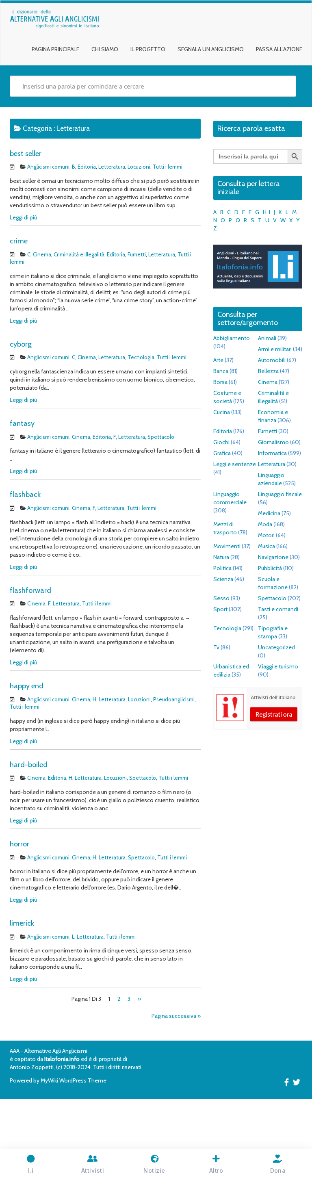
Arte (218, 360)
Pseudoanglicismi (174, 699)
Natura (221, 557)
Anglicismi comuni (48, 166)
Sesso (221, 598)
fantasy (22, 423)
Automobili (272, 360)
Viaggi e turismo (278, 666)
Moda (265, 524)
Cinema (42, 254)
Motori (266, 535)
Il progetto (147, 49)
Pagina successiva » (176, 1015)
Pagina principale (55, 49)
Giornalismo (273, 442)
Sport (220, 609)
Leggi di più (23, 217)
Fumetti (137, 254)
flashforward (30, 590)
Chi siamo (104, 49)
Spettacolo (160, 437)
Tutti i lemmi (167, 166)
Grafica (222, 453)
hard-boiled (29, 764)
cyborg (21, 344)
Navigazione (273, 557)
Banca (220, 371)
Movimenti (226, 546)
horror (19, 843)
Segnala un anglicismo (211, 49)
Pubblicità (270, 568)
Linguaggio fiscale (280, 494)
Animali (267, 338)
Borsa (220, 382)
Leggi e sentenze (234, 464)
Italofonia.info (62, 1059)
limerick (22, 923)
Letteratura (111, 166)
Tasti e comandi (278, 609)
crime (19, 240)
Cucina (221, 412)
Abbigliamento (231, 338)
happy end (26, 685)
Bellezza (268, 371)
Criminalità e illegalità (79, 254)
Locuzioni (139, 166)
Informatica (272, 453)
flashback (25, 494)
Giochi (221, 442)
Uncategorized (276, 647)
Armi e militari (275, 349)
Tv (216, 647)
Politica (222, 568)
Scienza (223, 579)
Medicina (269, 513)
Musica (266, 546)
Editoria (87, 166)
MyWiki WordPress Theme (73, 1080)
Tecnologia (141, 357)
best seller (25, 153)
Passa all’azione (279, 49)
